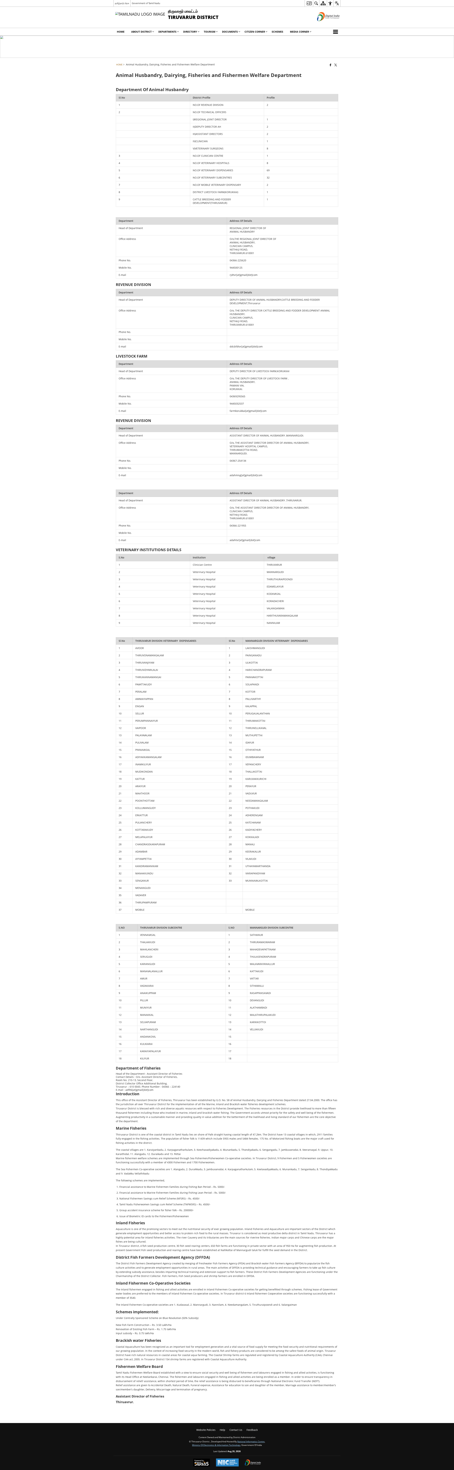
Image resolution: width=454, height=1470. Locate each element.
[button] (336, 31)
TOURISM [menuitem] (209, 31)
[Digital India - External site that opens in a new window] (323, 24)
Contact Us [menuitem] (235, 1430)
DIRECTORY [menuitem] (190, 31)
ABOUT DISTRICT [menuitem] (141, 31)
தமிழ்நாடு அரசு (122, 3)
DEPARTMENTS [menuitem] (167, 31)
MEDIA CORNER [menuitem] (299, 31)
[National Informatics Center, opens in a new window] (227, 1463)
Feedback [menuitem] (252, 1430)
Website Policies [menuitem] (205, 1430)
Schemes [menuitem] (277, 31)
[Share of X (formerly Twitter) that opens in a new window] (335, 64)
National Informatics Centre (251, 1441)
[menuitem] (309, 3)
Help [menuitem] (222, 1430)
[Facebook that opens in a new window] (330, 64)
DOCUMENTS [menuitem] (230, 31)
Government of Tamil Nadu (146, 3)
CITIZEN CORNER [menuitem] (255, 31)
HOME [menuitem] (120, 31)
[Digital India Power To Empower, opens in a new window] (253, 1463)
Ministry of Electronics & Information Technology (216, 1445)
